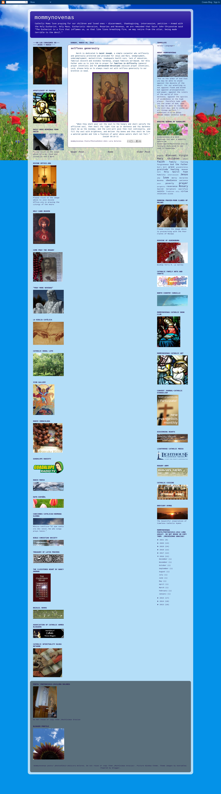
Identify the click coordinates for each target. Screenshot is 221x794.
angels (160, 156)
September (164, 568)
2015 (162, 598)
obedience (171, 180)
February (164, 591)
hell (159, 172)
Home (110, 152)
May (161, 581)
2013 (162, 605)
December (164, 559)
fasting (184, 162)
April (162, 584)
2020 (162, 543)
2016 (162, 556)
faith (161, 161)
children (173, 158)
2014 (162, 601)
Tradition (170, 191)
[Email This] (128, 141)
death (185, 159)
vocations (162, 194)
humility (161, 175)
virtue (184, 191)
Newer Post (77, 152)
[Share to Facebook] (137, 141)
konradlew (181, 766)
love (166, 177)
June (161, 578)
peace (159, 183)
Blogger (116, 768)
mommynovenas (54, 18)
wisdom (170, 194)
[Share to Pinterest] (139, 141)
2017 (162, 553)
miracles (184, 178)
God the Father (179, 164)
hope (185, 172)
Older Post (143, 152)
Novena (160, 180)
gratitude (162, 169)
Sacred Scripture (166, 189)
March (162, 588)
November (164, 562)
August (162, 572)
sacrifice (183, 189)
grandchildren (182, 167)
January (163, 594)
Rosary (183, 186)
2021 (162, 540)
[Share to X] (134, 141)
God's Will (162, 167)
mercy (174, 178)
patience (184, 180)
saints (160, 191)
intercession (173, 175)
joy (158, 178)
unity (177, 191)
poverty (170, 183)
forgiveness (163, 164)
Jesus (184, 174)
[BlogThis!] (131, 141)
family (172, 162)
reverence (172, 186)
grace (171, 167)
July (161, 575)
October (163, 565)
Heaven (185, 169)
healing (175, 169)
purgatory (161, 186)
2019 (162, 546)
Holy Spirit (172, 172)
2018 (162, 550)
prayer (183, 183)
